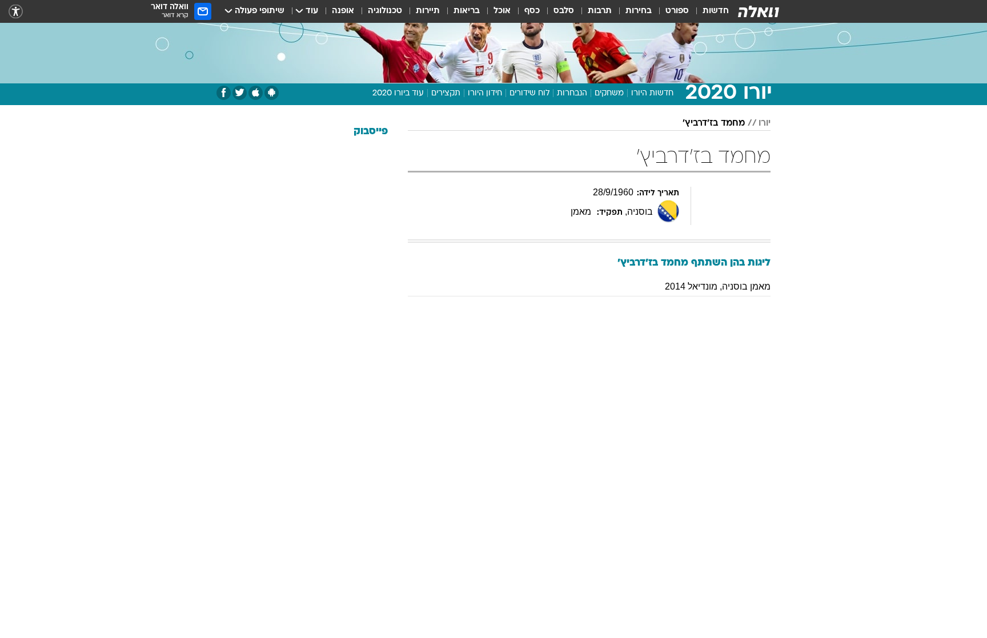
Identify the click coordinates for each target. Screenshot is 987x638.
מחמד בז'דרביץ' (714, 123)
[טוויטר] (239, 93)
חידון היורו (485, 93)
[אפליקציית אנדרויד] (271, 93)
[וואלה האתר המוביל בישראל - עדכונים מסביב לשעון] (758, 11)
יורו (765, 123)
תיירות (428, 11)
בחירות (638, 11)
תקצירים (445, 93)
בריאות (467, 11)
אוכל (502, 11)
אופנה (343, 11)
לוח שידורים (529, 93)
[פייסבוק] (223, 93)
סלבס (563, 11)
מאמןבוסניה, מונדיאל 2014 (718, 286)
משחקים (609, 93)
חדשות (716, 11)
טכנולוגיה (385, 11)
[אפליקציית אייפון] (255, 93)
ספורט (677, 11)
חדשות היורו (652, 93)
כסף (532, 11)
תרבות (600, 11)
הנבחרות (572, 93)
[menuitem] (709, 11)
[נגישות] (16, 12)
